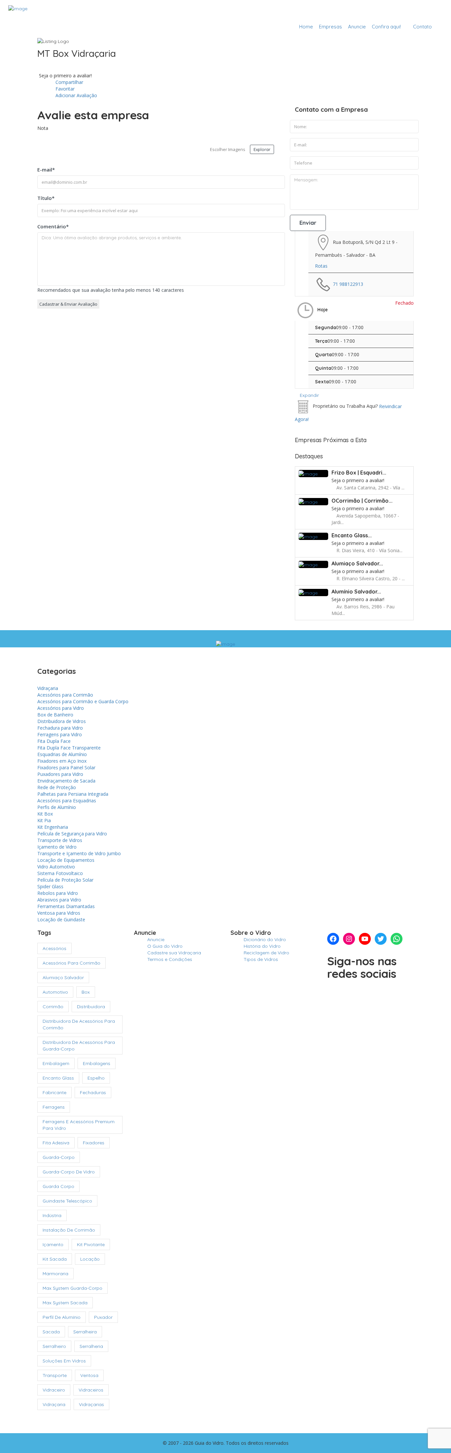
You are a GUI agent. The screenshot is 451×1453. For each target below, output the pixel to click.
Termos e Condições (169, 959)
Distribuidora (91, 1007)
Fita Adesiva (56, 1143)
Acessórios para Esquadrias (66, 800)
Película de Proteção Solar (65, 880)
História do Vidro (262, 946)
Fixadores (93, 1143)
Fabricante (54, 1092)
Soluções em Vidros (64, 1361)
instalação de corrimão (69, 1230)
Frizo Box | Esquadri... (358, 472)
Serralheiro (54, 1346)
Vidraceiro (54, 1390)
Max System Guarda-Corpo (72, 1288)
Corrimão (53, 1007)
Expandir (308, 395)
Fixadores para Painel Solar (66, 767)
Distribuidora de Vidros (61, 721)
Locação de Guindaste (61, 919)
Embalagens (96, 1063)
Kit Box (45, 814)
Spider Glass (50, 886)
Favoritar (64, 89)
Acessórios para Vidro (60, 708)
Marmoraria (55, 1274)
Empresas (330, 26)
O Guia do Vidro (165, 946)
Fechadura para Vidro (60, 728)
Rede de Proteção (56, 787)
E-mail (46, 169)
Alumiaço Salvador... (357, 563)
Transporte (55, 1375)
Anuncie (357, 26)
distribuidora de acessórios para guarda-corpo (79, 1045)
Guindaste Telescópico (67, 1201)
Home (306, 26)
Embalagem (56, 1063)
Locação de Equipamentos (65, 860)
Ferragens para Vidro (59, 734)
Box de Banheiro (55, 714)
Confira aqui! (386, 26)
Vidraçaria (47, 688)
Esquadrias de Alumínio (62, 754)
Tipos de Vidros (261, 959)
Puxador (103, 1317)
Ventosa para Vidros (58, 913)
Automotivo (55, 992)
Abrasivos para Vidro (59, 900)
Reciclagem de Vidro (266, 953)
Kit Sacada (55, 1259)
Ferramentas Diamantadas (66, 906)
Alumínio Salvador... (356, 591)
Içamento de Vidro (57, 847)
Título (45, 198)
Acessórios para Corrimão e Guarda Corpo (82, 701)
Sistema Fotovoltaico (60, 873)
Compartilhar (68, 82)
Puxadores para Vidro (60, 774)
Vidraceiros (91, 1390)
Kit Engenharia (52, 827)
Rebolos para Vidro (57, 893)
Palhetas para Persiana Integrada (72, 794)
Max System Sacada (65, 1303)
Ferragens (54, 1107)
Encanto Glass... (351, 535)
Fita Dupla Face (54, 741)
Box (86, 992)
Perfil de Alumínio (62, 1317)
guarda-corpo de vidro (69, 1172)
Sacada (51, 1332)
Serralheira (85, 1332)
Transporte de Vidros (59, 840)
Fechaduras (93, 1092)
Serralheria (91, 1346)
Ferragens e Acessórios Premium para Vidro (79, 1125)
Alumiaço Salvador (63, 977)
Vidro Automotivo (56, 866)
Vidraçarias (91, 1404)
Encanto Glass (58, 1078)
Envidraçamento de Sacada (66, 781)
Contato (422, 26)
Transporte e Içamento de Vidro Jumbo (79, 853)
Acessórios (54, 948)
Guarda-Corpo (59, 1157)
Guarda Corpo (58, 1186)
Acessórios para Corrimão (65, 695)
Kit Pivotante (91, 1244)
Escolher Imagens (227, 149)
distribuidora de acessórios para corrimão (79, 1024)
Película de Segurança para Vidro (72, 833)
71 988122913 (348, 284)
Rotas (321, 266)
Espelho (96, 1078)
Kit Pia (44, 820)
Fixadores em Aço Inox (62, 761)
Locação (90, 1259)
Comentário (53, 226)
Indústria (52, 1215)
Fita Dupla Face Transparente (69, 748)
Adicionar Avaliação (75, 95)
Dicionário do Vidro (265, 939)
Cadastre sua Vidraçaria (407, 11)
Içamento (53, 1244)
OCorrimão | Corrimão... (362, 500)
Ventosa (89, 1375)
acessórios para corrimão (71, 963)
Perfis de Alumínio (56, 807)
